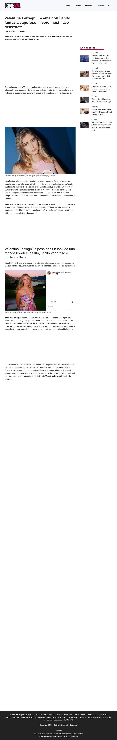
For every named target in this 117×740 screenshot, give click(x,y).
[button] (109, 5)
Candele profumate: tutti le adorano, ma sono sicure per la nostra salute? (101, 88)
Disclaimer (74, 736)
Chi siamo (43, 736)
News (68, 6)
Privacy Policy (63, 736)
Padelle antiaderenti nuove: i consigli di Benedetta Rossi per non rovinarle (102, 111)
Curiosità (100, 6)
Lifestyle (88, 6)
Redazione (52, 736)
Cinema (78, 6)
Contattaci (73, 725)
